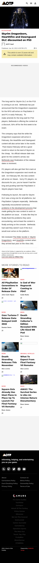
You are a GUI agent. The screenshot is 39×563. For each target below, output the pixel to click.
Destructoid (19, 520)
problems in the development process (17, 208)
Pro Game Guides (19, 500)
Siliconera (19, 514)
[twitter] (14, 469)
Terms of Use (25, 486)
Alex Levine (6, 369)
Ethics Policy (25, 480)
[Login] (35, 3)
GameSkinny (19, 526)
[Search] (27, 3)
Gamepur (19, 505)
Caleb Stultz (24, 295)
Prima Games (19, 511)
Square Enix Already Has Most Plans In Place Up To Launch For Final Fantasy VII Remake (9, 398)
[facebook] (19, 469)
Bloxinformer (20, 540)
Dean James (24, 336)
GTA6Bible (20, 543)
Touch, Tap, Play (20, 534)
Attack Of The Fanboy (19, 508)
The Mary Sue (19, 531)
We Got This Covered (19, 517)
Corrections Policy (8, 480)
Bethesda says (8, 160)
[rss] (4, 469)
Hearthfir (19, 240)
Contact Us (24, 478)
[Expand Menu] (31, 3)
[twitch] (9, 469)
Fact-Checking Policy (10, 483)
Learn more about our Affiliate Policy (12, 257)
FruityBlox (19, 537)
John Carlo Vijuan (8, 295)
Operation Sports (19, 529)
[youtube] (24, 469)
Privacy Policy (7, 486)
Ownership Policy (26, 483)
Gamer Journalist (19, 523)
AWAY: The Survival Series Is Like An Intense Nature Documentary (28, 395)
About (4, 478)
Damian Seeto (6, 327)
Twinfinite (19, 502)
